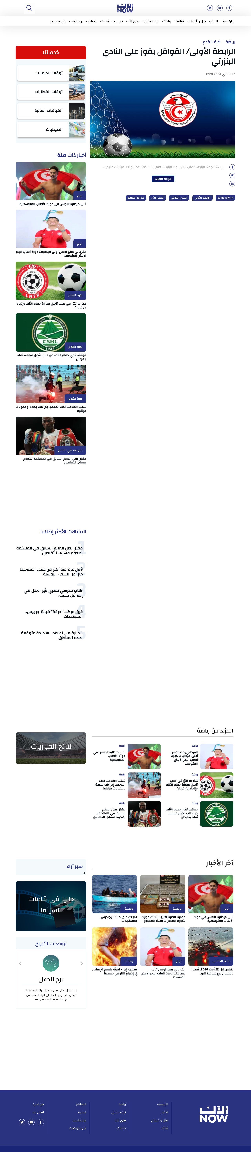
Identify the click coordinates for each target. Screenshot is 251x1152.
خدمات (118, 21)
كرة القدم (212, 42)
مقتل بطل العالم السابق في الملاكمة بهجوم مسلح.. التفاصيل (54, 460)
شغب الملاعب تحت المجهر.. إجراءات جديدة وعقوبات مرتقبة (51, 409)
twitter (22, 1122)
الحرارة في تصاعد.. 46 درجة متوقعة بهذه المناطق (52, 635)
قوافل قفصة (136, 197)
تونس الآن (157, 197)
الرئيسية (228, 21)
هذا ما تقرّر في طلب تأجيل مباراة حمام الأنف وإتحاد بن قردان (51, 305)
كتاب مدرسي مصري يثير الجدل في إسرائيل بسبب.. (53, 593)
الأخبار (214, 21)
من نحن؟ (38, 1104)
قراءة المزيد (163, 179)
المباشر (92, 21)
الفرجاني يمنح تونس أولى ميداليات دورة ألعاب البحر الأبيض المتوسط (51, 254)
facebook (41, 1122)
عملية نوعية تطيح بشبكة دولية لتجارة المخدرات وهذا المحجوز (163, 919)
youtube (31, 1122)
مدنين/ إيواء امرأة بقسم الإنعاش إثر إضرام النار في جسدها (114, 971)
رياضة (167, 21)
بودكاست (77, 21)
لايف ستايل (151, 21)
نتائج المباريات (51, 746)
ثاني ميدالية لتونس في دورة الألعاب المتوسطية (52, 204)
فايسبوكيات (57, 21)
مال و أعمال (197, 21)
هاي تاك (133, 21)
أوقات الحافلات (49, 73)
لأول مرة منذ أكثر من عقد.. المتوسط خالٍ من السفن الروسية (51, 572)
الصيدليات (54, 129)
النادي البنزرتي (179, 197)
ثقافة (180, 21)
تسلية (105, 21)
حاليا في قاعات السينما (51, 905)
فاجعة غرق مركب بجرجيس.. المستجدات (118, 919)
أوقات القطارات (49, 91)
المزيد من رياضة (215, 730)
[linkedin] (232, 185)
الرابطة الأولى (202, 197)
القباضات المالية (48, 110)
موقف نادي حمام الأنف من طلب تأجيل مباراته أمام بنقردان (51, 357)
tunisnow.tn (225, 197)
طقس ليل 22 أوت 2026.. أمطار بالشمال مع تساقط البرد (212, 971)
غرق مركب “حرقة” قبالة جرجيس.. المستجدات (54, 614)
